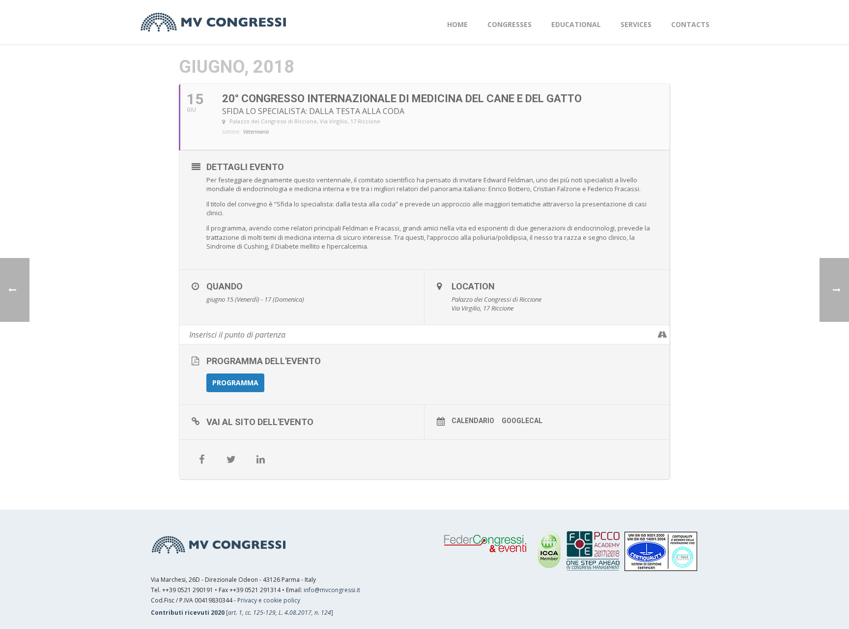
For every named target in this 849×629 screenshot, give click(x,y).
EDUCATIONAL (576, 24)
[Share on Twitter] (231, 459)
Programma (235, 382)
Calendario (473, 421)
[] (242, 612)
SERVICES (636, 24)
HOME (457, 24)
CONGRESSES (509, 24)
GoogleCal (522, 421)
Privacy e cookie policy (268, 600)
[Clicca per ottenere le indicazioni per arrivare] (662, 334)
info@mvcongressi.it (332, 590)
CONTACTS (690, 24)
